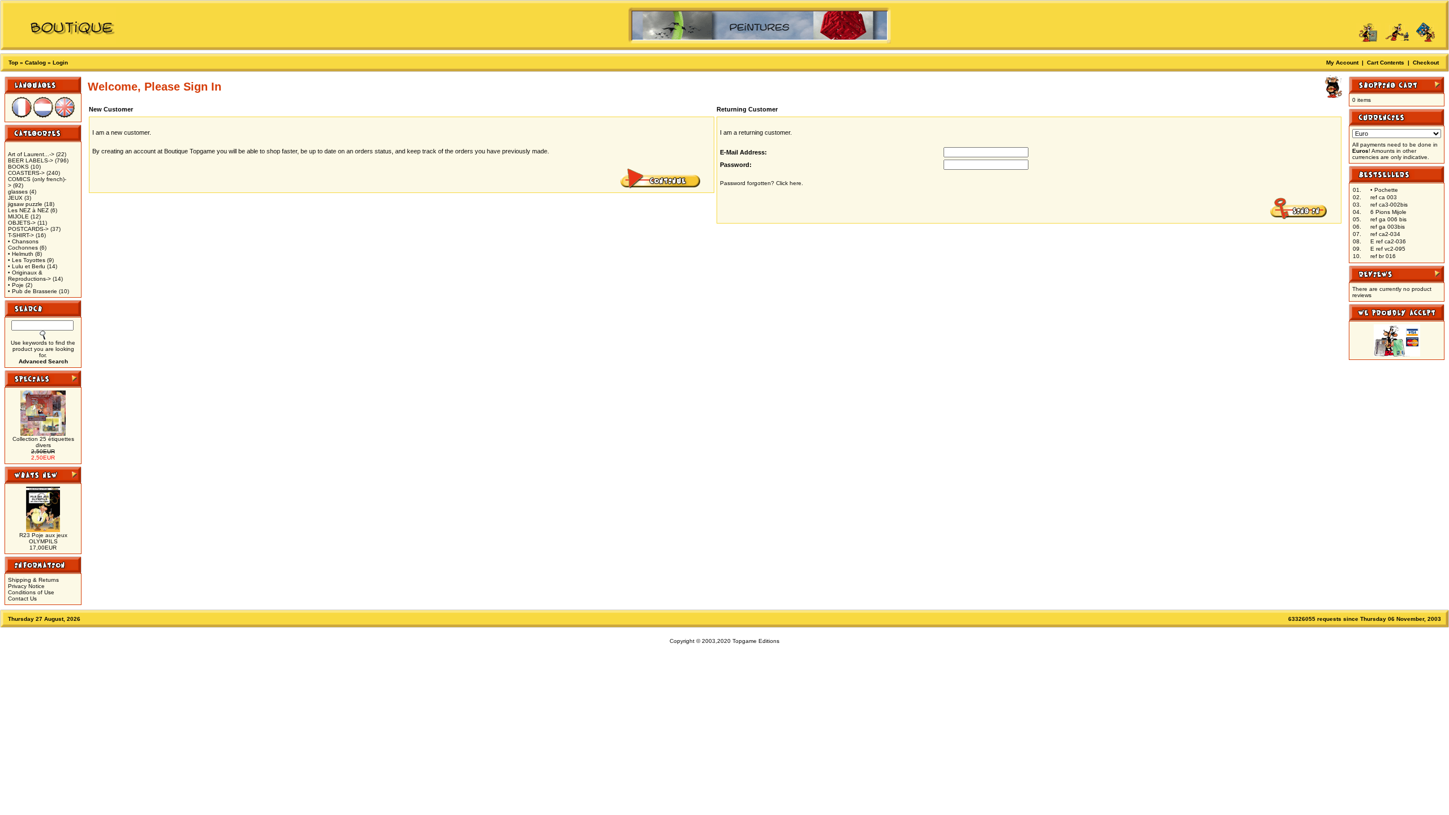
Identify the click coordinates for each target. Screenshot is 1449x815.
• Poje (16, 285)
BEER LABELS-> (30, 160)
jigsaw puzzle (25, 204)
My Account (1342, 62)
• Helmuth (20, 254)
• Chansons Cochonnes (23, 244)
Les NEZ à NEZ (28, 210)
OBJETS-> (22, 223)
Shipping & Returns (33, 580)
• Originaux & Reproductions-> (29, 275)
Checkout (1426, 62)
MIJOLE (18, 216)
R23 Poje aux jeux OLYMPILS (43, 538)
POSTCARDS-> (28, 229)
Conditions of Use (31, 592)
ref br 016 (1383, 256)
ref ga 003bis (1387, 227)
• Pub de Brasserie (32, 291)
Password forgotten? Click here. (761, 183)
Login (60, 62)
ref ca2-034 (1385, 234)
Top (13, 62)
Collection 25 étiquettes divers (43, 442)
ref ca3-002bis (1389, 204)
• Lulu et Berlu (26, 266)
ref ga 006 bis (1388, 219)
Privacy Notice (26, 586)
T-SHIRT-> (21, 235)
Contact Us (22, 598)
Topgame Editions (755, 641)
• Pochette (1384, 190)
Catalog (35, 62)
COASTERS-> (26, 173)
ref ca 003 (1383, 197)
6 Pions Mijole (1388, 212)
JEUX (15, 198)
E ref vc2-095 (1387, 249)
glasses (18, 191)
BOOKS (18, 167)
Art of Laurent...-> (31, 154)
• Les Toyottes (26, 260)
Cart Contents (1385, 62)
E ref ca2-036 (1388, 241)
